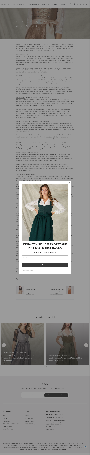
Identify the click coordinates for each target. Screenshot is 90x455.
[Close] (69, 183)
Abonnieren (45, 265)
